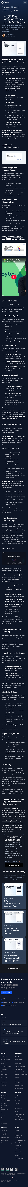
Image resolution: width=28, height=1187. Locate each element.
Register (17, 1056)
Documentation (19, 1059)
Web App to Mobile (20, 1066)
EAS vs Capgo (4, 1140)
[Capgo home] (6, 2)
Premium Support (5, 1100)
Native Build (4, 1074)
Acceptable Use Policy (20, 1140)
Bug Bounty (18, 1148)
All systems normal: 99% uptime (10, 1166)
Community (4, 1095)
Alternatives (4, 1130)
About (16, 1095)
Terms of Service (19, 1143)
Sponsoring (4, 1123)
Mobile (15, 7)
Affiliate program (19, 1119)
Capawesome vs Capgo (7, 1143)
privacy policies (9, 456)
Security (6, 10)
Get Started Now (14, 865)
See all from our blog (13, 968)
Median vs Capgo (5, 1137)
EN (14, 1177)
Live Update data (5, 1059)
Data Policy (18, 1151)
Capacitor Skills (19, 1088)
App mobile (4, 1077)
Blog (2, 1112)
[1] (16, 418)
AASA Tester (18, 1077)
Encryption (8, 814)
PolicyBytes (18, 236)
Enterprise (17, 1100)
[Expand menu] (25, 2)
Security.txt (18, 1145)
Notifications (4, 1069)
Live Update (4, 1056)
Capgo (6, 70)
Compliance (17, 816)
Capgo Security (6, 825)
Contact (17, 1098)
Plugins (3, 1080)
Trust (16, 1111)
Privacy (17, 1130)
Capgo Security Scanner (9, 821)
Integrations (4, 1082)
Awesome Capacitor (20, 1072)
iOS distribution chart (6, 1066)
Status (2, 1117)
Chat (2, 1120)
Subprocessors (19, 1158)
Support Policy (18, 1133)
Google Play (20, 60)
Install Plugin (6, 992)
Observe (3, 1072)
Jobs (16, 1106)
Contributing (18, 1108)
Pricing (3, 1098)
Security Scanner (19, 1085)
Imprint (17, 1103)
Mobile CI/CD (18, 1069)
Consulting (18, 1117)
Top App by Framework (21, 1074)
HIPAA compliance (19, 1114)
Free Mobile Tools (19, 1082)
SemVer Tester (18, 1080)
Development (7, 7)
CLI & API (3, 1085)
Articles (3, 1115)
